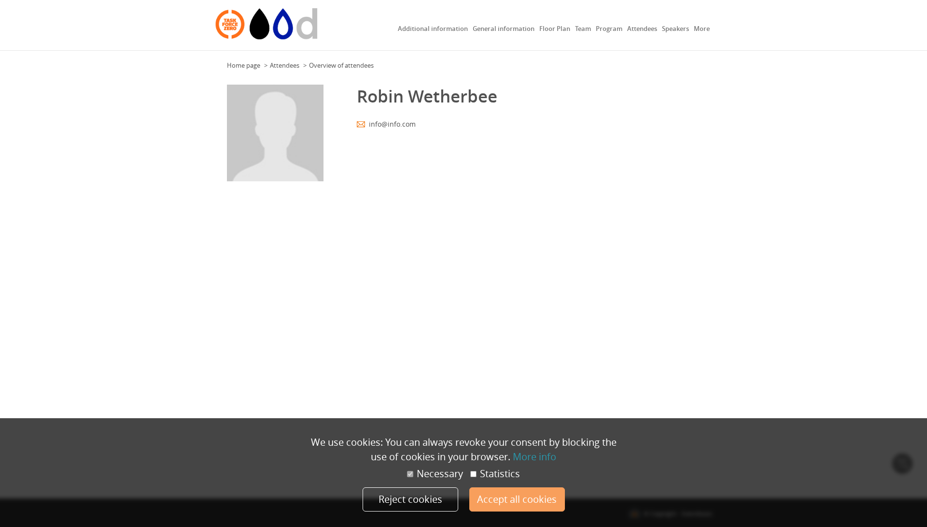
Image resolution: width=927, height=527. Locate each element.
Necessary (440, 474)
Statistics (500, 474)
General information (503, 28)
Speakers (675, 28)
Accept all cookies (517, 499)
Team (583, 28)
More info (534, 456)
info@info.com (392, 124)
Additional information (433, 28)
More (702, 28)
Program (609, 28)
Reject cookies (410, 499)
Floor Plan (554, 28)
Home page (243, 65)
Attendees (642, 28)
